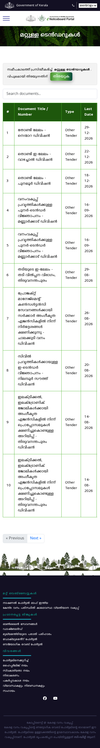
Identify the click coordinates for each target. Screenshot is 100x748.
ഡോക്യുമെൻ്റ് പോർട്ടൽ (20, 639)
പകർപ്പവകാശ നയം (16, 680)
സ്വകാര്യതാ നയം (16, 670)
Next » (35, 538)
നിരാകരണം (11, 675)
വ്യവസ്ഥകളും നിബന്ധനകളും (24, 685)
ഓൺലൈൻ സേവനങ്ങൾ (20, 623)
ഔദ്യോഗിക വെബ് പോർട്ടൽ (22, 644)
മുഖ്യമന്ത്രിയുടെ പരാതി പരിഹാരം (27, 633)
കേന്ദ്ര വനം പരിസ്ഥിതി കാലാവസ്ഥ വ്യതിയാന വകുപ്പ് (41, 607)
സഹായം (9, 690)
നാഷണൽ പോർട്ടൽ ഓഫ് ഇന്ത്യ (25, 602)
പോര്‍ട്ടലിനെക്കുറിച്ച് (15, 660)
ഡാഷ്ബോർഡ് (12, 628)
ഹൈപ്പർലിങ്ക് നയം (15, 665)
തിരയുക (61, 76)
